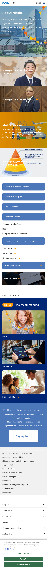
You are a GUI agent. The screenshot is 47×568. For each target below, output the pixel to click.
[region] (23, 553)
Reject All (23, 559)
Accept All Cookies (23, 565)
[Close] (43, 543)
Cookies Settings (23, 553)
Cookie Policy (9, 549)
